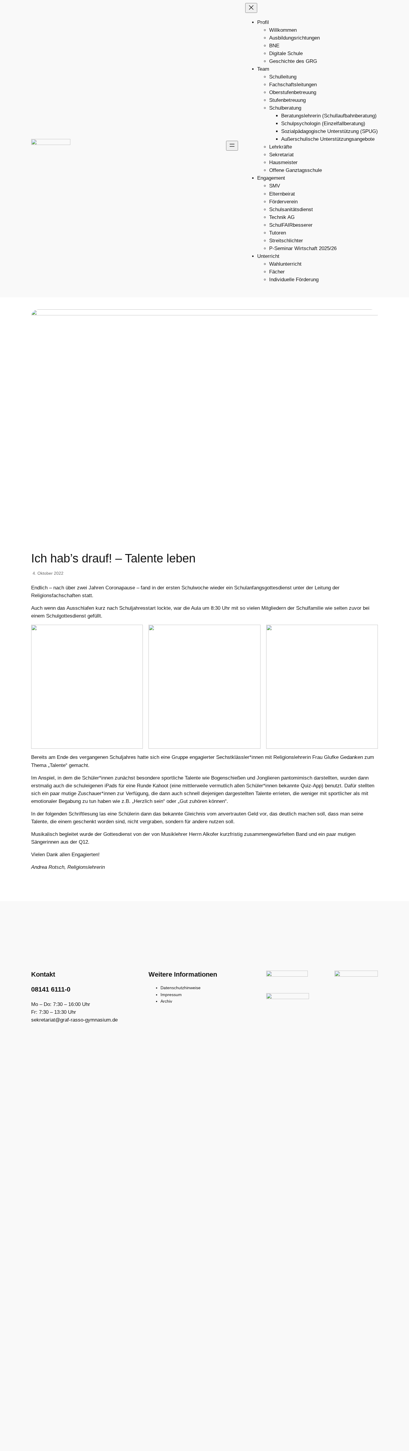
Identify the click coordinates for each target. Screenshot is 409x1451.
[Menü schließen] (251, 8)
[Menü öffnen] (232, 146)
